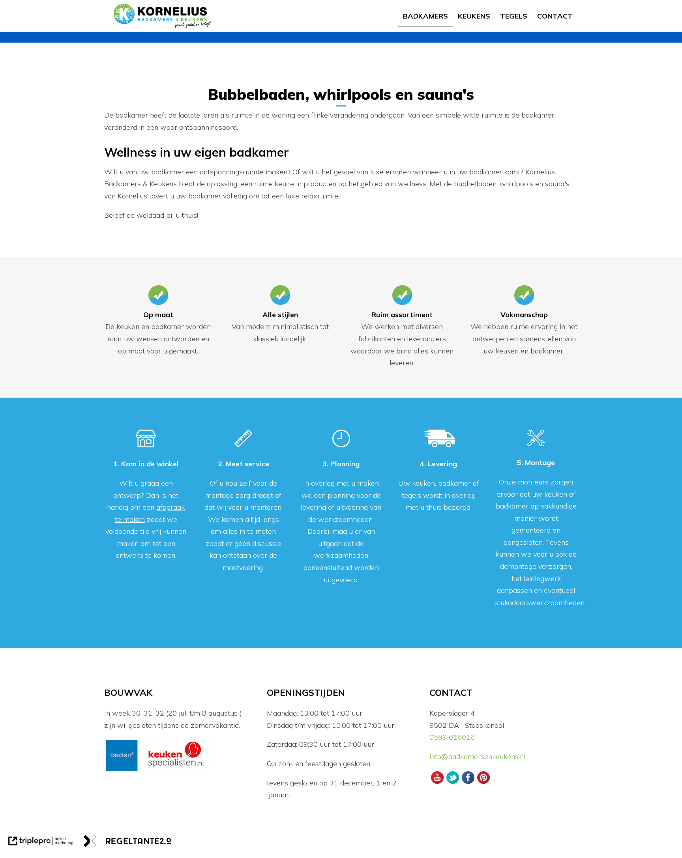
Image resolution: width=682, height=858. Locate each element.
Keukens (474, 16)
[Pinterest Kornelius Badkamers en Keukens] (483, 782)
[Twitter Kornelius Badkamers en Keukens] (452, 782)
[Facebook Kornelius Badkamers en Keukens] (468, 782)
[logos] (159, 770)
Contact (555, 16)
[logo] (162, 16)
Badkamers (425, 16)
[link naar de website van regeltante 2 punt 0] (127, 843)
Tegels (513, 16)
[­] (579, 11)
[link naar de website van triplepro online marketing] (41, 843)
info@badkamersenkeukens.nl (478, 756)
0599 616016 (452, 737)
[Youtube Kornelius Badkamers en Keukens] (437, 782)
